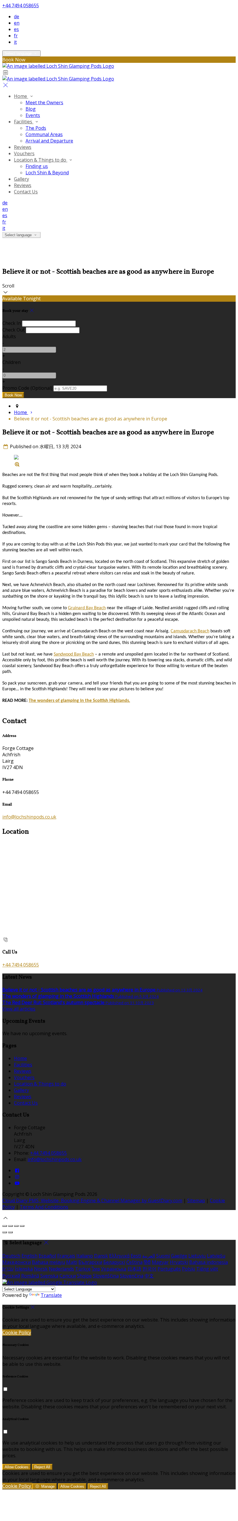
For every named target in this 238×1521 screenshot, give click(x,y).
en (16, 23)
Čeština (134, 1262)
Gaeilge (179, 1256)
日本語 (134, 1269)
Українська (113, 1269)
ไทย (96, 1269)
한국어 (149, 1269)
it (15, 42)
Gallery (21, 179)
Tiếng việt (207, 1269)
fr (16, 35)
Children (11, 362)
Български (90, 1262)
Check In (11, 323)
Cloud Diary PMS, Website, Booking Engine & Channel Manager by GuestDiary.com (92, 1200)
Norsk (41, 1269)
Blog (31, 109)
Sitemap (196, 1200)
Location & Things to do (40, 160)
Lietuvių (197, 1256)
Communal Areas (44, 134)
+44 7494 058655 (20, 5)
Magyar (160, 1262)
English (29, 1256)
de (16, 16)
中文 (149, 1276)
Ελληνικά (119, 1256)
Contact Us (26, 191)
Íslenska (24, 1269)
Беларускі (114, 1262)
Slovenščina (106, 1276)
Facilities (23, 121)
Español (47, 1256)
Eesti (136, 1256)
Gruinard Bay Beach (87, 608)
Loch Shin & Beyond (47, 172)
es (16, 29)
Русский (11, 1276)
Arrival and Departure (49, 141)
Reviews (22, 147)
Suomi (163, 1256)
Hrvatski (179, 1262)
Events (33, 115)
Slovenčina (131, 1276)
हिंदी (147, 1262)
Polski (188, 1269)
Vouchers (24, 153)
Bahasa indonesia (208, 1262)
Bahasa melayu (48, 1262)
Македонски (16, 1262)
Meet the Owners (44, 102)
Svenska (49, 1276)
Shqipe (84, 1276)
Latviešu (216, 1256)
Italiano (84, 1256)
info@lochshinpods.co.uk (29, 817)
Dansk (101, 1256)
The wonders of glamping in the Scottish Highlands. (79, 700)
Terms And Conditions (44, 1207)
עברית (8, 1269)
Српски (67, 1276)
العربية (148, 1256)
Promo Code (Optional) (27, 388)
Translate (51, 1295)
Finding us (37, 166)
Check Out (13, 330)
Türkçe (83, 1269)
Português (169, 1269)
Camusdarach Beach (190, 631)
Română (30, 1276)
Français (66, 1256)
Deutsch (11, 1256)
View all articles (18, 1009)
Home (21, 96)
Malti (71, 1262)
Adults (9, 336)
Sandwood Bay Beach (74, 654)
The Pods (36, 128)
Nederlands (61, 1269)
